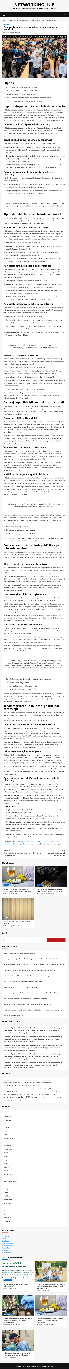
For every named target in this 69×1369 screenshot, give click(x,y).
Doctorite (5, 1238)
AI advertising (6, 1252)
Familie (6, 1170)
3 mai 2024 (17, 32)
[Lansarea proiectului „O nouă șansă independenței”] (18, 1271)
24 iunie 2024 (17, 925)
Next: (50, 853)
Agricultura (7, 1116)
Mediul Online (59, 1091)
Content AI (5, 1250)
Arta (5, 1124)
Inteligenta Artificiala (10, 1181)
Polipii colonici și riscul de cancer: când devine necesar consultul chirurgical (27, 976)
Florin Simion (6, 1088)
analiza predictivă (29, 1080)
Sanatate (6, 1207)
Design (6, 1160)
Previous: (19, 853)
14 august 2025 (50, 893)
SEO (38, 1097)
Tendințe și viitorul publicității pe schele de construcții (24, 101)
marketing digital (10, 1091)
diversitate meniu (48, 1082)
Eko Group (25, 1085)
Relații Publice (28, 1097)
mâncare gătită (7, 1094)
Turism (6, 1225)
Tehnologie (7, 1217)
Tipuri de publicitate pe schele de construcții (21, 91)
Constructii (7, 1145)
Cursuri (6, 1156)
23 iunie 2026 (12, 1357)
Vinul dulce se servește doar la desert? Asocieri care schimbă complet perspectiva (18, 890)
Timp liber (7, 1221)
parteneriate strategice (34, 1094)
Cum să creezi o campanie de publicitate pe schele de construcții (28, 98)
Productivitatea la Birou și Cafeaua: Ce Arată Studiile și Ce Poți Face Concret (28, 1004)
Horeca (6, 1178)
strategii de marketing (45, 1097)
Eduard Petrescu (12, 1085)
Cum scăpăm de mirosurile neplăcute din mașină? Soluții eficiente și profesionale (50, 890)
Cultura (6, 1152)
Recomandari (8, 1199)
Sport (5, 1210)
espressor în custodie (59, 1086)
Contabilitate (8, 1149)
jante (50, 1089)
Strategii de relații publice (57, 1097)
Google (30, 1088)
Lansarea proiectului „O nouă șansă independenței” (20, 953)
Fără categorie (8, 1174)
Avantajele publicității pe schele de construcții (22, 94)
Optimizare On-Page (24, 1094)
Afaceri (6, 1113)
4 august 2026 (12, 1288)
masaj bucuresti (21, 1091)
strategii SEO (6, 1100)
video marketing (18, 1100)
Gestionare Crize (24, 1088)
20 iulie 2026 (17, 893)
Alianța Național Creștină (19, 1080)
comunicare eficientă (29, 1082)
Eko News (36, 1085)
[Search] (65, 14)
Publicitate (7, 1196)
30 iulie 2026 (45, 1290)
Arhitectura (7, 1120)
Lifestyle (6, 1189)
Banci (5, 1134)
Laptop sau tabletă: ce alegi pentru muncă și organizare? (21, 987)
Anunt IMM (5, 1241)
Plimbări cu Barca (45, 1094)
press (6, 1288)
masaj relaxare (37, 1091)
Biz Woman (5, 1236)
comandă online (16, 1082)
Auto (5, 1131)
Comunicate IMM (7, 1243)
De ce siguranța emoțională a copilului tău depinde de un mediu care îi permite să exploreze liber (34, 959)
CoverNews (40, 1366)
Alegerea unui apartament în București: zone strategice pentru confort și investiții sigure (32, 993)
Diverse (6, 24)
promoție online (53, 1094)
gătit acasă (35, 1088)
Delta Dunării (40, 1082)
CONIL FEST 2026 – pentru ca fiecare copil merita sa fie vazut (23, 981)
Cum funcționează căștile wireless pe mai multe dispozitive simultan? (25, 998)
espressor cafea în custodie (48, 1086)
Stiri (5, 1214)
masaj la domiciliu (29, 1091)
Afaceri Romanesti (8, 1245)
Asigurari (6, 1127)
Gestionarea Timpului (15, 1088)
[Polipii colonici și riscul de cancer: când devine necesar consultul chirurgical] (18, 1340)
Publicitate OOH (12, 1097)
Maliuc (54, 1088)
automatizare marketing (50, 1080)
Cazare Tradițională (8, 1082)
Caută (4, 933)
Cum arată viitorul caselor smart (13, 1015)
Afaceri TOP (6, 1248)
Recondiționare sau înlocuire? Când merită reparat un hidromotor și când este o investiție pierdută (34, 964)
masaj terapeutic (45, 1091)
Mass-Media (52, 1091)
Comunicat (7, 1142)
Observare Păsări (15, 1094)
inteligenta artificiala (43, 1088)
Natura (6, 1192)
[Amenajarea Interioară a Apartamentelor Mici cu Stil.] (18, 909)
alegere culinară (9, 1080)
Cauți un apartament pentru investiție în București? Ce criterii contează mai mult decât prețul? (33, 1010)
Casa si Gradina (8, 1138)
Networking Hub (34, 5)
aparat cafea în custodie (39, 1080)
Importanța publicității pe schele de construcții (22, 87)
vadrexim (12, 1100)
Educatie (6, 1167)
